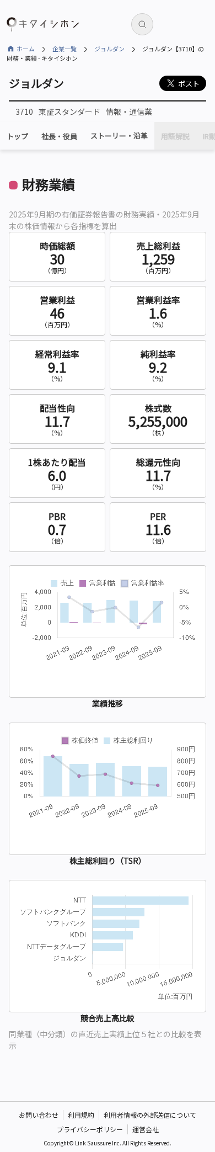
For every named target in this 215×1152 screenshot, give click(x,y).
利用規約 (81, 1114)
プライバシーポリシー (90, 1129)
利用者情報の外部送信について (150, 1114)
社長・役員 (59, 136)
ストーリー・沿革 (119, 136)
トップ (17, 136)
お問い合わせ (38, 1114)
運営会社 (145, 1129)
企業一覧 (64, 48)
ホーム (26, 48)
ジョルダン (109, 48)
